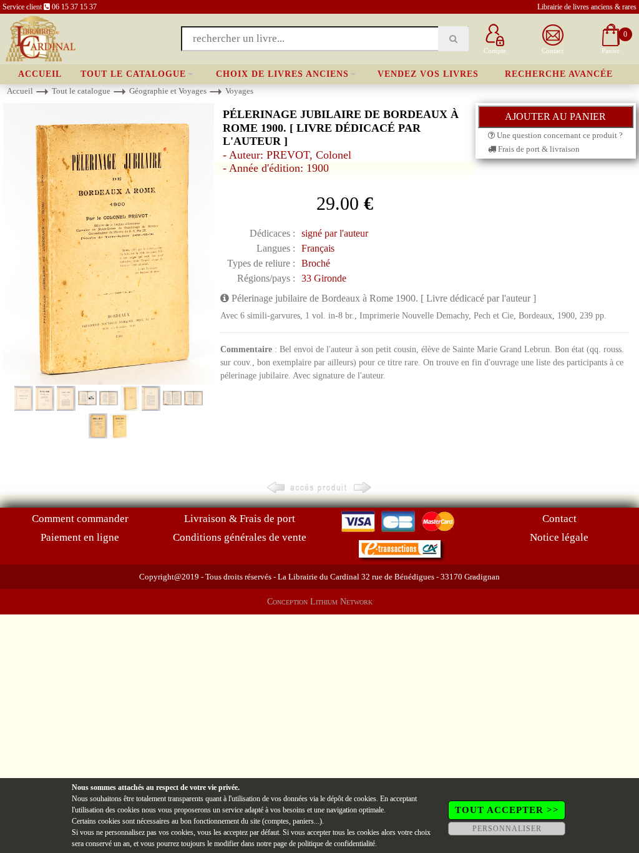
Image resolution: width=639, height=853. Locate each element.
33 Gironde (323, 278)
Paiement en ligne (80, 537)
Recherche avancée (559, 74)
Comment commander (80, 519)
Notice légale (559, 537)
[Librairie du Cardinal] (39, 37)
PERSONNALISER (507, 828)
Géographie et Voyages (168, 91)
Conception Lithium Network (320, 601)
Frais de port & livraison (538, 149)
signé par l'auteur (334, 233)
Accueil (40, 74)
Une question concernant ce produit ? (559, 135)
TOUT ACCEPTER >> (507, 810)
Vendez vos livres (428, 74)
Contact (559, 519)
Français (317, 248)
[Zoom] (108, 242)
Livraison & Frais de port (239, 519)
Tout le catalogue (133, 74)
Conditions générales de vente (239, 537)
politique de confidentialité (336, 843)
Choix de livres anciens (282, 74)
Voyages (239, 91)
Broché (315, 263)
